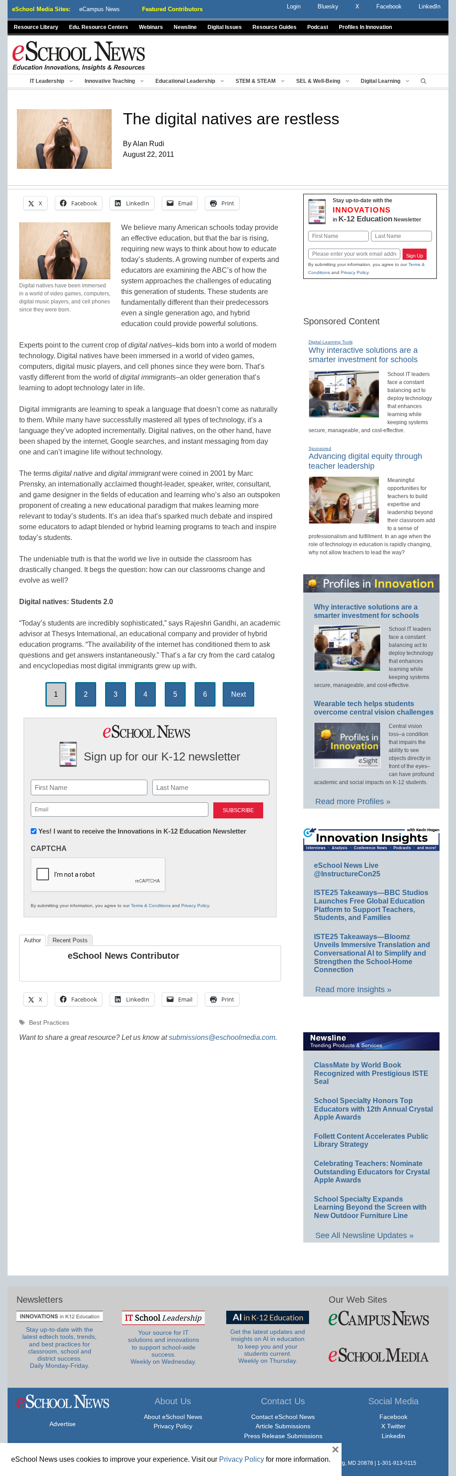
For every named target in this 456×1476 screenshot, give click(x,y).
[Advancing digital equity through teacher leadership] (344, 520)
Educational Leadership (185, 81)
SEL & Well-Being (318, 81)
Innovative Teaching (110, 81)
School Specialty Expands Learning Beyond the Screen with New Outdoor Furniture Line (370, 1207)
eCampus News (99, 9)
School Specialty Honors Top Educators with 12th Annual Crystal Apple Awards (373, 1109)
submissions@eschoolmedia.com (222, 1037)
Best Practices (49, 1022)
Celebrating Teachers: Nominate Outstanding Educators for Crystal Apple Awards (372, 1172)
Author (32, 940)
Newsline (185, 27)
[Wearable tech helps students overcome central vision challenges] (347, 764)
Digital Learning (380, 81)
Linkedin (393, 1435)
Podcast (317, 27)
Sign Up (414, 255)
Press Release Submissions (283, 1435)
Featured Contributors (172, 9)
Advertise (62, 1423)
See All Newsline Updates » (364, 1235)
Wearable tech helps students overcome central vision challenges (374, 708)
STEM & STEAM (256, 81)
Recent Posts (70, 940)
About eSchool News (173, 1416)
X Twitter (393, 1426)
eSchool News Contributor (123, 956)
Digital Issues (225, 27)
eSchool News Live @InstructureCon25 (347, 870)
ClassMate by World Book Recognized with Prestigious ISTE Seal (371, 1073)
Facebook (393, 1416)
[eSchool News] (79, 55)
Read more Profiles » (353, 801)
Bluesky (328, 6)
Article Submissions (283, 1426)
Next (238, 694)
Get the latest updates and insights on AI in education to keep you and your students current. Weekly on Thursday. (267, 1346)
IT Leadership (47, 81)
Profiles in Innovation (365, 27)
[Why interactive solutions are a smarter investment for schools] (344, 414)
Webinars (151, 27)
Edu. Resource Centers (98, 27)
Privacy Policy (195, 905)
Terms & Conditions (151, 905)
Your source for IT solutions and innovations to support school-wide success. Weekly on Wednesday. (163, 1347)
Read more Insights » (353, 989)
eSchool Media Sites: (41, 9)
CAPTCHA (49, 848)
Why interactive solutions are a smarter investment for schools (363, 355)
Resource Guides (274, 27)
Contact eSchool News (283, 1416)
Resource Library (36, 27)
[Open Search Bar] (423, 81)
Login (294, 6)
